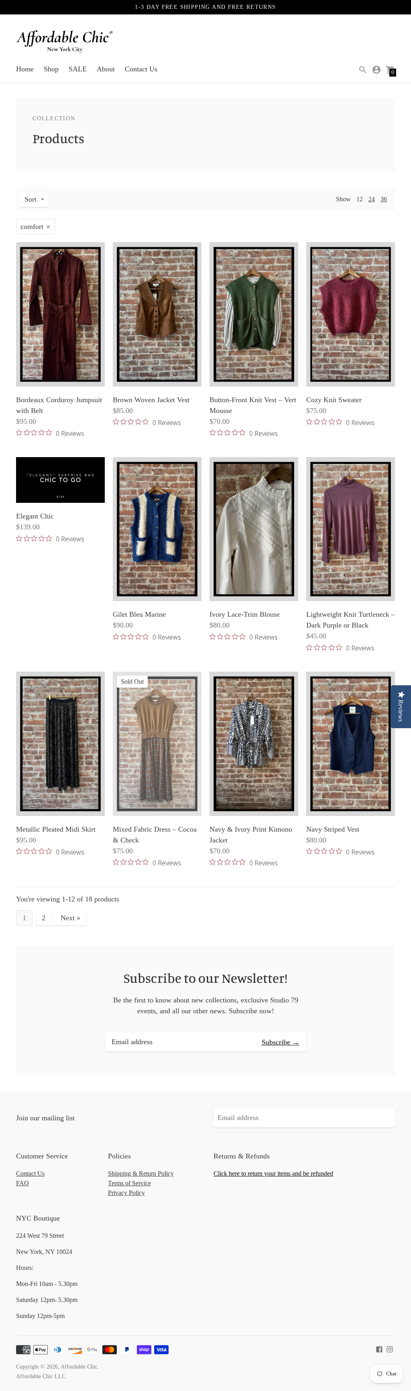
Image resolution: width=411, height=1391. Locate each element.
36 (383, 199)
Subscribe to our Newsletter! (205, 978)
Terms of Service (129, 1183)
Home (25, 69)
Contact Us (141, 69)
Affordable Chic (79, 1367)
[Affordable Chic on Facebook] (379, 1348)
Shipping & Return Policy (141, 1173)
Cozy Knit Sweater (334, 400)
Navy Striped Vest (332, 829)
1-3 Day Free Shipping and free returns (205, 7)
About (106, 69)
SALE (78, 69)
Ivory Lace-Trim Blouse (245, 614)
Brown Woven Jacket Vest (151, 400)
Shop (51, 69)
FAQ (22, 1183)
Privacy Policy (126, 1192)
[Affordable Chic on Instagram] (390, 1348)
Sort (30, 199)
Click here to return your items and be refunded (273, 1173)
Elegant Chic (35, 516)
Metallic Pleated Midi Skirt (56, 829)
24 (371, 199)
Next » (70, 918)
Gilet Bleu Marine (139, 614)
